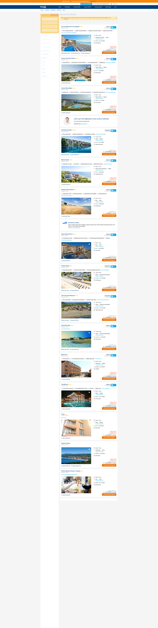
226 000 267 (84, 123)
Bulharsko (59, 10)
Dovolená (47, 10)
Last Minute (53, 10)
